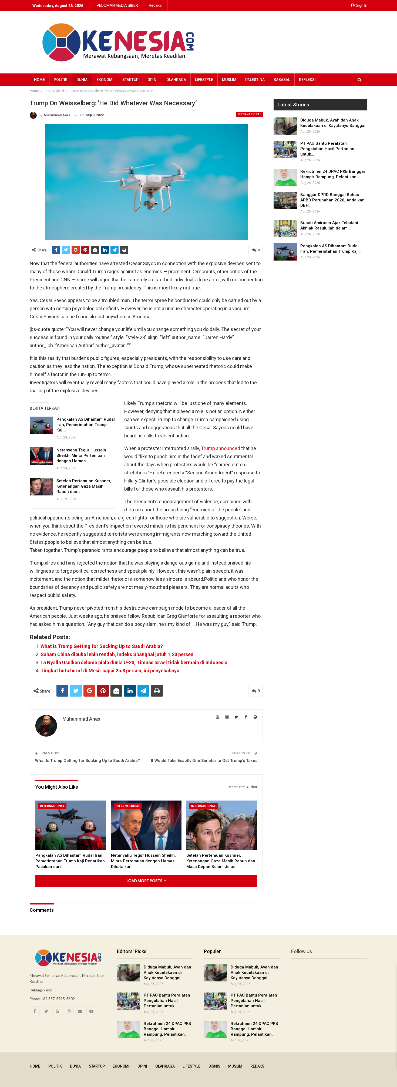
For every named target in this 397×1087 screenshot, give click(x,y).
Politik (61, 79)
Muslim (229, 79)
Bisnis (214, 1066)
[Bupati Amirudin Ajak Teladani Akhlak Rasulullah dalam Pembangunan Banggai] (285, 228)
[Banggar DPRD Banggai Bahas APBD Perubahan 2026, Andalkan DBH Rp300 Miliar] (285, 200)
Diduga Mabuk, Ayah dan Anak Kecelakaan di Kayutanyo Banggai (167, 972)
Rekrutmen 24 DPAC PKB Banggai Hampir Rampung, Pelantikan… (167, 1029)
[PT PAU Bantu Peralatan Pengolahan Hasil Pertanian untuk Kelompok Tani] (285, 149)
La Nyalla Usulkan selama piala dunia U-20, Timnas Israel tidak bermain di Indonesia (134, 662)
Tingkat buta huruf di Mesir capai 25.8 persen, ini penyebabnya (110, 670)
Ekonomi (104, 79)
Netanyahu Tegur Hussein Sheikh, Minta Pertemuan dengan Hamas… (81, 455)
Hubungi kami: (41, 990)
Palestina (255, 79)
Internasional (249, 114)
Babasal (282, 79)
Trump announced (220, 448)
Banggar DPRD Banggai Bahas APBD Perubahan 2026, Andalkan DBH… (332, 200)
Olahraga (176, 79)
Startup (130, 79)
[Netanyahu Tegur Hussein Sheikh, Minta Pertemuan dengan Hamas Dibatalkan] (41, 456)
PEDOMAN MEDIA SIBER (117, 5)
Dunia (82, 79)
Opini (152, 79)
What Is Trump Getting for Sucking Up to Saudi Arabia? (102, 646)
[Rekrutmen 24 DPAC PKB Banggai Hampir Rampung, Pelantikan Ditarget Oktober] (285, 177)
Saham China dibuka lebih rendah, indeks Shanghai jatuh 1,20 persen (117, 654)
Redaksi (155, 5)
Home (39, 79)
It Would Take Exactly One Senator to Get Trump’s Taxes (204, 760)
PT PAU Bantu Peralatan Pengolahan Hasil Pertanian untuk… (327, 149)
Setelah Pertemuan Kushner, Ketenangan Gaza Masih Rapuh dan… (83, 486)
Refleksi (307, 79)
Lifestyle (204, 79)
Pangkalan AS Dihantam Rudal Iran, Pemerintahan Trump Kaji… (85, 425)
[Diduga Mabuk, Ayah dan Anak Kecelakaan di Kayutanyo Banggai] (285, 126)
